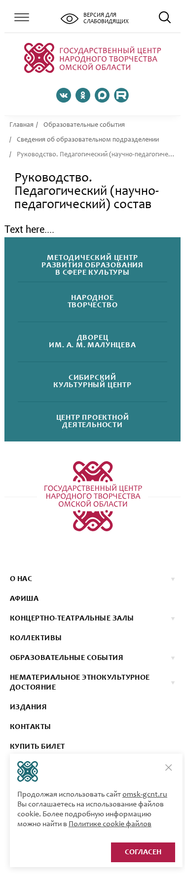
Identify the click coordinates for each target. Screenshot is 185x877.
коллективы (36, 638)
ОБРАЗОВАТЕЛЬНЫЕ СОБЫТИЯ (66, 658)
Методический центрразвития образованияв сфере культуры (92, 265)
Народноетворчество (93, 301)
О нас (21, 579)
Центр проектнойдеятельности (92, 421)
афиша (24, 599)
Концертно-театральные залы (72, 618)
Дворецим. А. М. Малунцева (92, 341)
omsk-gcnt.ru (144, 795)
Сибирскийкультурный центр (92, 381)
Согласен (143, 852)
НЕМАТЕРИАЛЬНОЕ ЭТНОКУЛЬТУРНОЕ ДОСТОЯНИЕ (80, 683)
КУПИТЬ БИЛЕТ (37, 747)
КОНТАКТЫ (30, 727)
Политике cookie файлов (110, 824)
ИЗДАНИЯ (28, 707)
